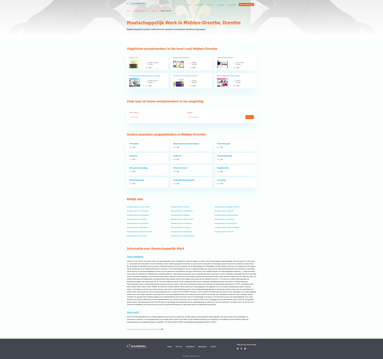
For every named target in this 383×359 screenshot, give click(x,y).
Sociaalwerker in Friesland (181, 223)
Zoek (250, 117)
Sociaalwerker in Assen (180, 207)
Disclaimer (220, 5)
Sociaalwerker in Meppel (180, 215)
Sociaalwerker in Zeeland (137, 236)
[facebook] (237, 349)
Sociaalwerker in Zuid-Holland (182, 236)
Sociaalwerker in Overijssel (181, 232)
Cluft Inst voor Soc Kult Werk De (185, 76)
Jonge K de (133, 57)
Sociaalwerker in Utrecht (224, 232)
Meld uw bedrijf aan (246, 4)
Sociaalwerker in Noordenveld (226, 215)
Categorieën (199, 5)
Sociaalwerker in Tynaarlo (137, 219)
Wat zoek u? (134, 113)
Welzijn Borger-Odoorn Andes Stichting (144, 76)
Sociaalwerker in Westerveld (182, 219)
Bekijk (148, 68)
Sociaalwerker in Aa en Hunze (138, 207)
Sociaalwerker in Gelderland (226, 223)
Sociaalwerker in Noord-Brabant (227, 227)
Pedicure (177, 155)
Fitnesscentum (180, 167)
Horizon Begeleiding (225, 57)
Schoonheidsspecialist (183, 180)
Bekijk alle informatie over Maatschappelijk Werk (144, 329)
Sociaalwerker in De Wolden (182, 211)
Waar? (189, 113)
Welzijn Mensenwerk (181, 57)
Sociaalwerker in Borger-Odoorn (227, 207)
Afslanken (134, 143)
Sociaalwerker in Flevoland (137, 223)
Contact (213, 347)
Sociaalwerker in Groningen (137, 227)
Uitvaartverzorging (138, 167)
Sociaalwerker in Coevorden (137, 211)
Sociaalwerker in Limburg (180, 227)
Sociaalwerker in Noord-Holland (139, 232)
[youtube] (241, 349)
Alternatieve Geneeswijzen (186, 143)
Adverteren (232, 5)
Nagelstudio (223, 167)
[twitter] (245, 349)
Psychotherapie (224, 155)
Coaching (221, 180)
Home (189, 5)
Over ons (210, 5)
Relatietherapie (136, 180)
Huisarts (133, 155)
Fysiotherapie (223, 143)
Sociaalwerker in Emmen (224, 211)
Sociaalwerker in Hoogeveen (138, 215)
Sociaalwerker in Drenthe (224, 219)
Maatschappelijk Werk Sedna (228, 76)
